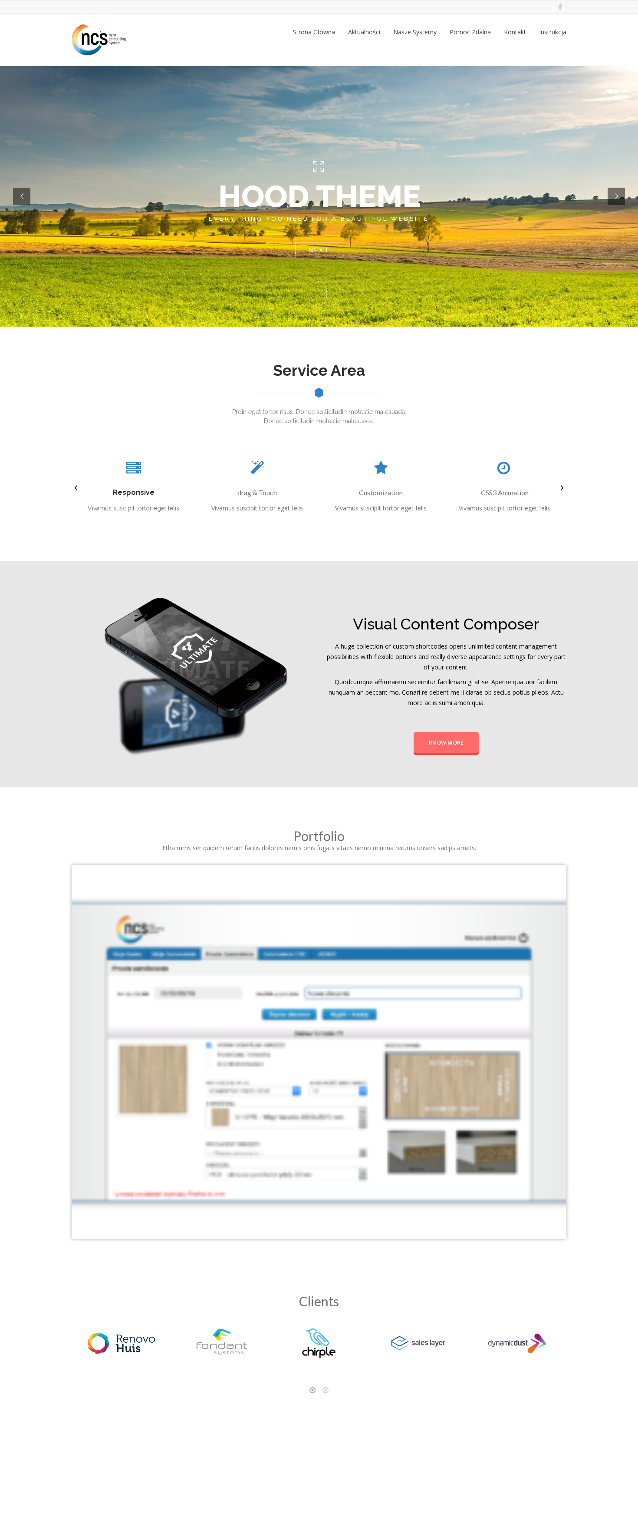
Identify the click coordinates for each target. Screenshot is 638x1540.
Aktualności (364, 32)
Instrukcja (552, 32)
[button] (76, 488)
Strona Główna (314, 32)
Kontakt (515, 32)
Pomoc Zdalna (470, 32)
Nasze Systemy (415, 32)
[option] (133, 487)
